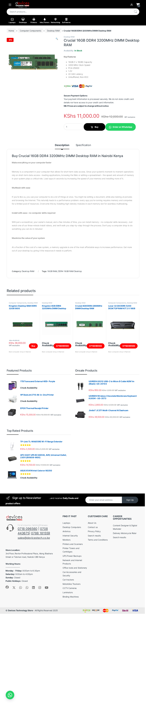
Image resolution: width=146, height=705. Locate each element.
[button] (57, 38)
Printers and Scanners (73, 544)
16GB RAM (52, 271)
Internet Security (70, 535)
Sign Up (130, 500)
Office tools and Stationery (75, 568)
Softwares (66, 22)
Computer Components (30, 30)
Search (135, 11)
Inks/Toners (44, 22)
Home (11, 30)
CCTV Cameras (70, 588)
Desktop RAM (53, 30)
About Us (92, 523)
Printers (34, 22)
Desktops (23, 22)
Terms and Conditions (98, 540)
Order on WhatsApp (122, 127)
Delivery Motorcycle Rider (124, 533)
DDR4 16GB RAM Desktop (70, 271)
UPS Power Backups (72, 556)
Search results (94, 535)
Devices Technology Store (20, 610)
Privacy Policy (94, 531)
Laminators (68, 592)
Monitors (66, 540)
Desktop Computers (72, 527)
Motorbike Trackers (71, 584)
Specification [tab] (83, 145)
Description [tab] (62, 145)
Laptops (12, 22)
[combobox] (69, 11)
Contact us (93, 527)
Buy (96, 127)
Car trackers (68, 579)
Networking (55, 22)
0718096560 (62, 346)
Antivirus (66, 531)
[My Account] (131, 4)
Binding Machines (71, 596)
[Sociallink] (7, 587)
